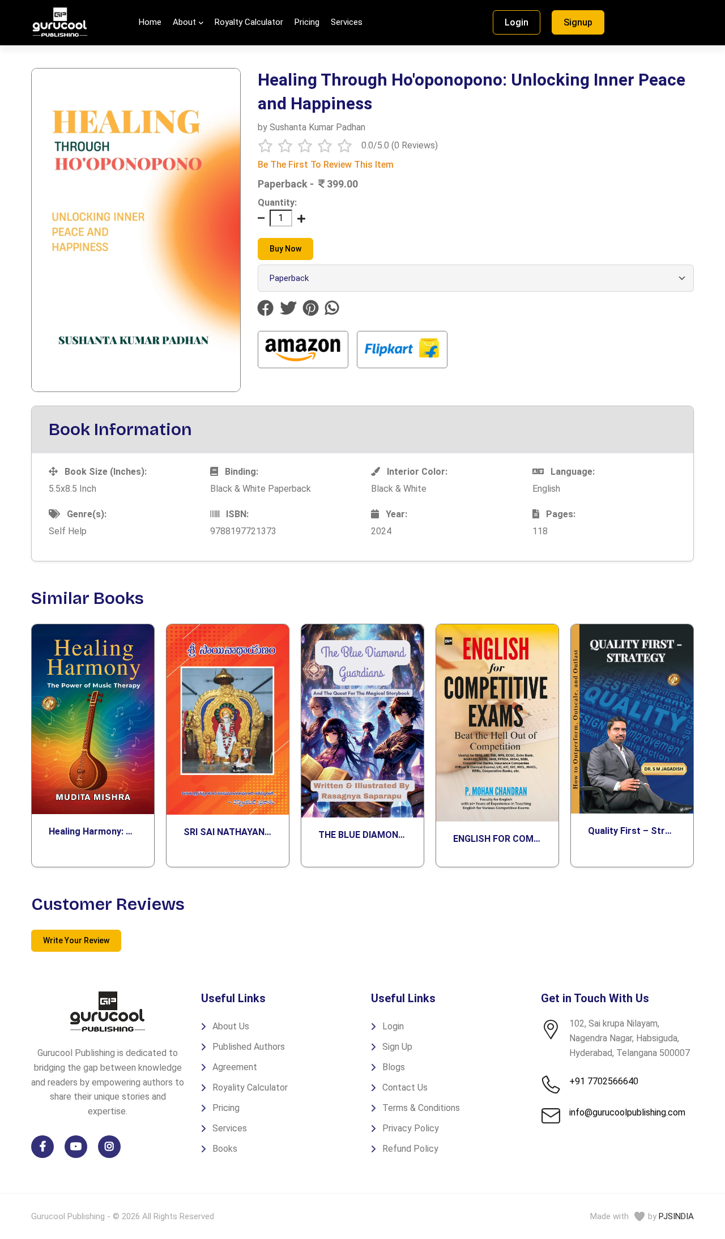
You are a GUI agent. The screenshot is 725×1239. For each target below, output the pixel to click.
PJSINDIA (676, 1216)
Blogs (393, 1067)
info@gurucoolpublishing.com (627, 1112)
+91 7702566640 (603, 1081)
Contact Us (405, 1087)
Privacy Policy (410, 1128)
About (184, 22)
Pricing (307, 22)
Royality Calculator (250, 1087)
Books (224, 1148)
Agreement (234, 1067)
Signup (578, 22)
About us (230, 1026)
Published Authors (248, 1046)
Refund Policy (410, 1148)
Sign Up (397, 1046)
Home (150, 22)
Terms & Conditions (421, 1107)
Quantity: (277, 202)
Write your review (76, 940)
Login (516, 22)
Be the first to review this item (326, 164)
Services (346, 22)
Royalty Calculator (249, 22)
